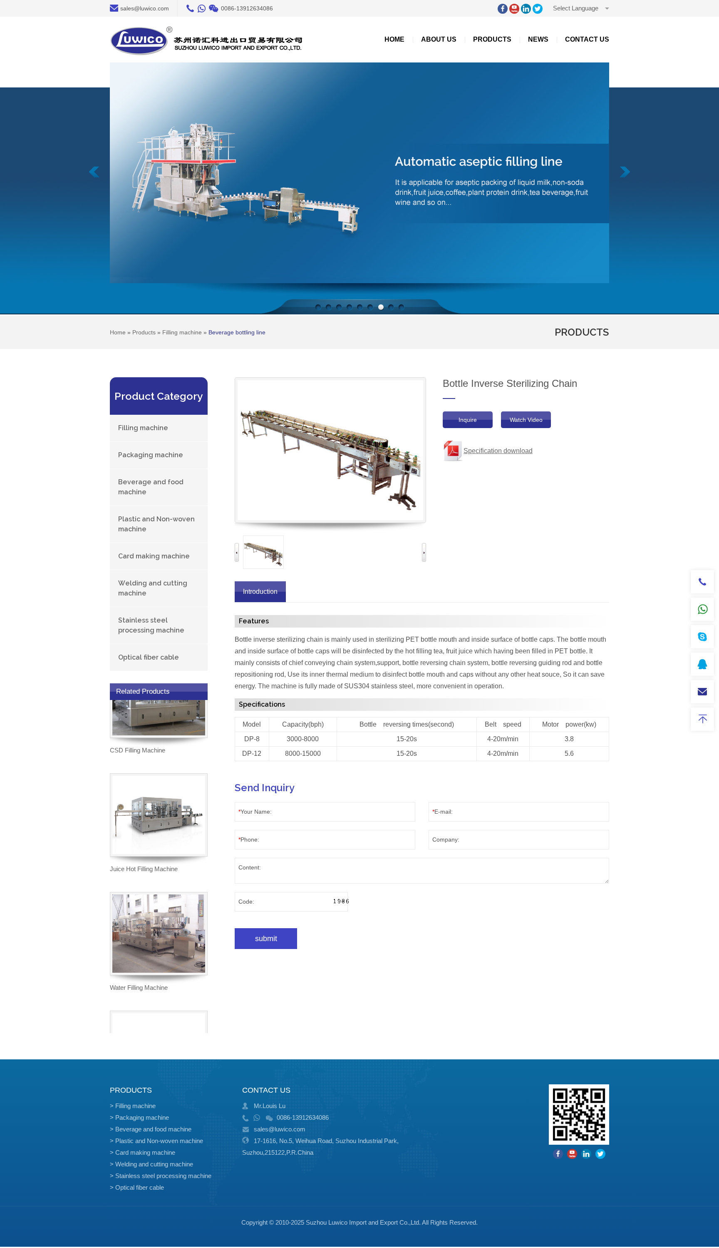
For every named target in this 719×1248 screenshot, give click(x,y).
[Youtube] (514, 9)
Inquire (468, 419)
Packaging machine (150, 455)
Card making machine (154, 556)
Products (492, 39)
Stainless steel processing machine (151, 625)
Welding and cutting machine (152, 588)
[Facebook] (503, 9)
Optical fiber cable (148, 657)
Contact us (587, 39)
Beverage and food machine (150, 487)
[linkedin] (526, 9)
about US (438, 39)
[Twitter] (538, 9)
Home (394, 39)
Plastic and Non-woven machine (156, 524)
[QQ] (702, 664)
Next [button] (424, 552)
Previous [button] (237, 552)
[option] (263, 552)
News (538, 39)
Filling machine (143, 428)
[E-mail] (702, 691)
